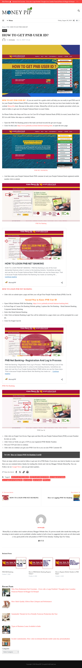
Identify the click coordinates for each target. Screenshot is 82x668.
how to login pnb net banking (57, 477)
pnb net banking (37, 480)
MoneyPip (11, 106)
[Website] (39, 541)
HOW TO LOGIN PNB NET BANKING (17, 289)
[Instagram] (43, 541)
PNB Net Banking (41, 223)
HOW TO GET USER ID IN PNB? (39, 477)
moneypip (12, 40)
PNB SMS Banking (7, 572)
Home (4, 27)
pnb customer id (28, 480)
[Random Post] (74, 20)
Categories (5, 649)
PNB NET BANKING (41, 170)
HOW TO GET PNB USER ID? (20, 477)
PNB (8, 27)
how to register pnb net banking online (12, 480)
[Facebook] (41, 541)
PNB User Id (46, 480)
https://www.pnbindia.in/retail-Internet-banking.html (34, 126)
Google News (16, 467)
